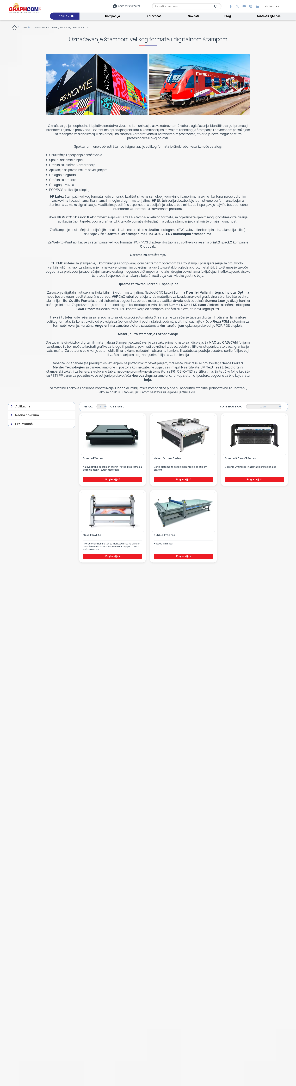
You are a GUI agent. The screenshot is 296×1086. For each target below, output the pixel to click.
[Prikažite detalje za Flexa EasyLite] (112, 512)
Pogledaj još (112, 479)
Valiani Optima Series (167, 458)
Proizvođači (153, 16)
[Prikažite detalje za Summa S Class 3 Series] (254, 435)
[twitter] (237, 6)
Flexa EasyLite (92, 535)
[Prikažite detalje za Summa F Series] (112, 435)
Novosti (193, 16)
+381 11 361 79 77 (129, 6)
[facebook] (230, 6)
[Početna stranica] (14, 28)
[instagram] (250, 6)
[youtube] (244, 6)
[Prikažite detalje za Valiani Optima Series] (183, 435)
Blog (227, 16)
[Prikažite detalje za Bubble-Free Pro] (183, 512)
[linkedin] (257, 6)
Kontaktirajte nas (268, 16)
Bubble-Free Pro (164, 535)
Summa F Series (93, 458)
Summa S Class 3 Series (240, 458)
